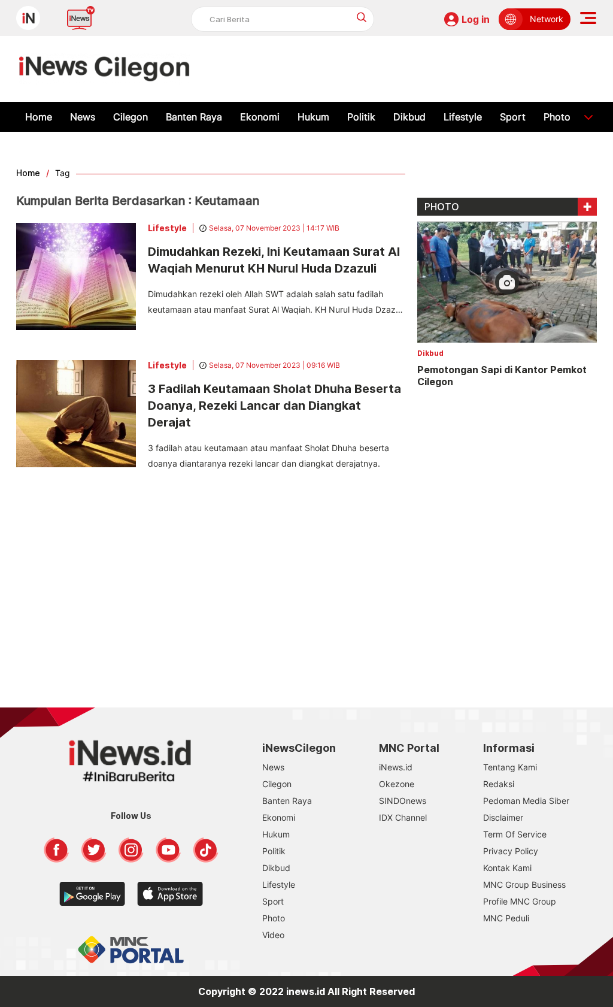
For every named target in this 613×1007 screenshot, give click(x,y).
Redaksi (498, 784)
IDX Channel (403, 817)
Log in (476, 19)
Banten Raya (194, 117)
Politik (361, 117)
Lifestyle (463, 117)
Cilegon (130, 117)
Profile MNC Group (519, 901)
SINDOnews (402, 801)
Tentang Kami (510, 767)
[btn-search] (362, 17)
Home (38, 117)
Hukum (313, 117)
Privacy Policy (510, 851)
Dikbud (409, 117)
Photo (557, 117)
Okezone (396, 784)
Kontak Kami (507, 868)
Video (273, 935)
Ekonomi (260, 117)
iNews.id (395, 767)
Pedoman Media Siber (526, 801)
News (82, 117)
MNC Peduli (506, 918)
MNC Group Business (524, 884)
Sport (513, 117)
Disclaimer (503, 817)
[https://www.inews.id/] (104, 69)
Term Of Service (515, 834)
